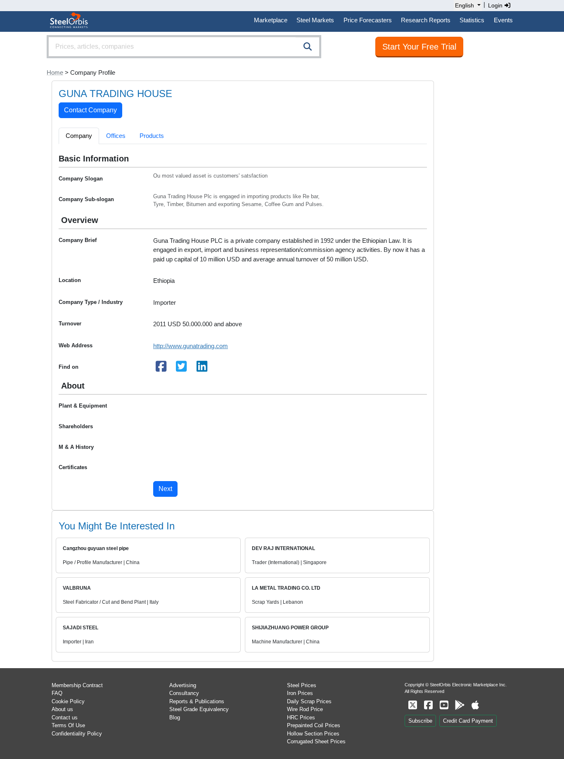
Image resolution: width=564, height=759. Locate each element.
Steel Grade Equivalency (199, 709)
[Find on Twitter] (182, 368)
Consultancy (184, 693)
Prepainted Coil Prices (313, 725)
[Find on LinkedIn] (202, 368)
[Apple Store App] (475, 705)
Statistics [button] (472, 20)
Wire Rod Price (305, 709)
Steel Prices (301, 685)
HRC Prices (301, 717)
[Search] (308, 47)
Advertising (182, 685)
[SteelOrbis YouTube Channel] (444, 705)
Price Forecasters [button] (368, 20)
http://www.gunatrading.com (190, 345)
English (464, 5)
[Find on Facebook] (161, 368)
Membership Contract (77, 685)
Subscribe (420, 721)
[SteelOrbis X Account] (412, 705)
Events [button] (503, 20)
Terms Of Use (68, 725)
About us (62, 709)
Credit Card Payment (468, 721)
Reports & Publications (196, 701)
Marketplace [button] (270, 20)
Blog (174, 717)
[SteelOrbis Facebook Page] (428, 705)
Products (152, 135)
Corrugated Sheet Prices (316, 741)
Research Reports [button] (425, 20)
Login (496, 5)
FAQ (57, 693)
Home (55, 72)
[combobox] (184, 47)
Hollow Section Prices (313, 734)
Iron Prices (300, 693)
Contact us (65, 717)
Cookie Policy (68, 701)
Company (79, 135)
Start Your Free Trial (419, 46)
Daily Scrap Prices (309, 701)
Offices (116, 135)
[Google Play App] (459, 705)
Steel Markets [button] (315, 20)
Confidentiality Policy (77, 734)
